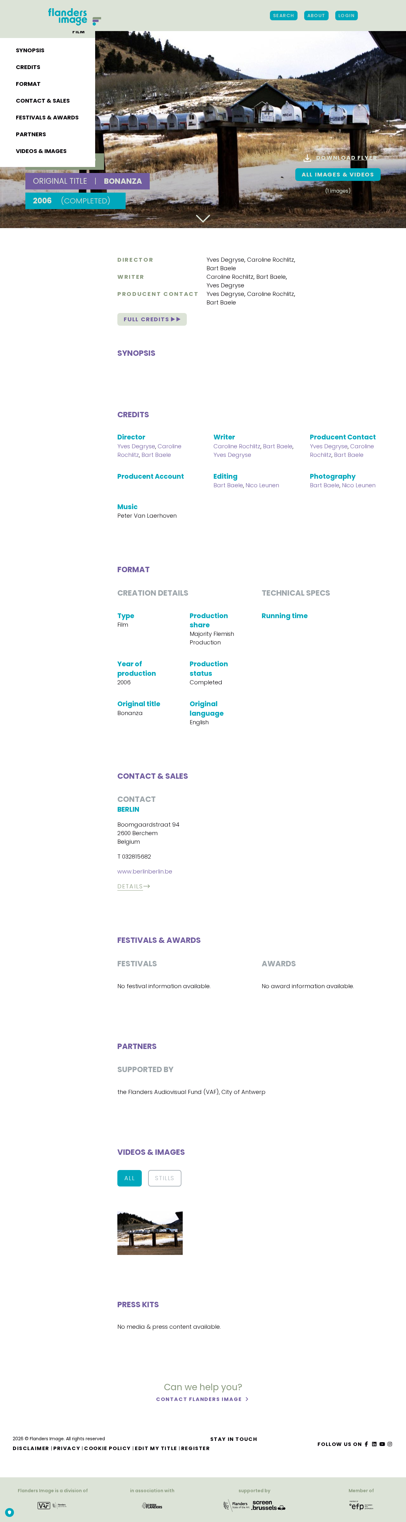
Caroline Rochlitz (270, 260)
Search (283, 15)
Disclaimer (31, 1448)
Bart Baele (221, 268)
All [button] (129, 1178)
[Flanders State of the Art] (236, 1505)
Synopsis (30, 50)
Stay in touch (234, 1439)
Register (195, 1448)
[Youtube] (382, 1444)
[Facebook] (366, 1444)
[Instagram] (390, 1444)
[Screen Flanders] (152, 1505)
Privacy (66, 1448)
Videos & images (41, 151)
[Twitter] (374, 1444)
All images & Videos (338, 174)
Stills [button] (164, 1178)
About (316, 15)
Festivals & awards (47, 117)
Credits (28, 67)
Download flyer (346, 158)
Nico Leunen (262, 485)
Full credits (147, 319)
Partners (31, 134)
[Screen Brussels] (268, 1505)
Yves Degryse (225, 260)
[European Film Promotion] (361, 1505)
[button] (150, 1233)
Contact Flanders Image (199, 1399)
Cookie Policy (107, 1448)
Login (346, 15)
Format (28, 84)
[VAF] (53, 1505)
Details (130, 886)
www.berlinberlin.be (144, 871)
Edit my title (156, 1448)
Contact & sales (43, 101)
